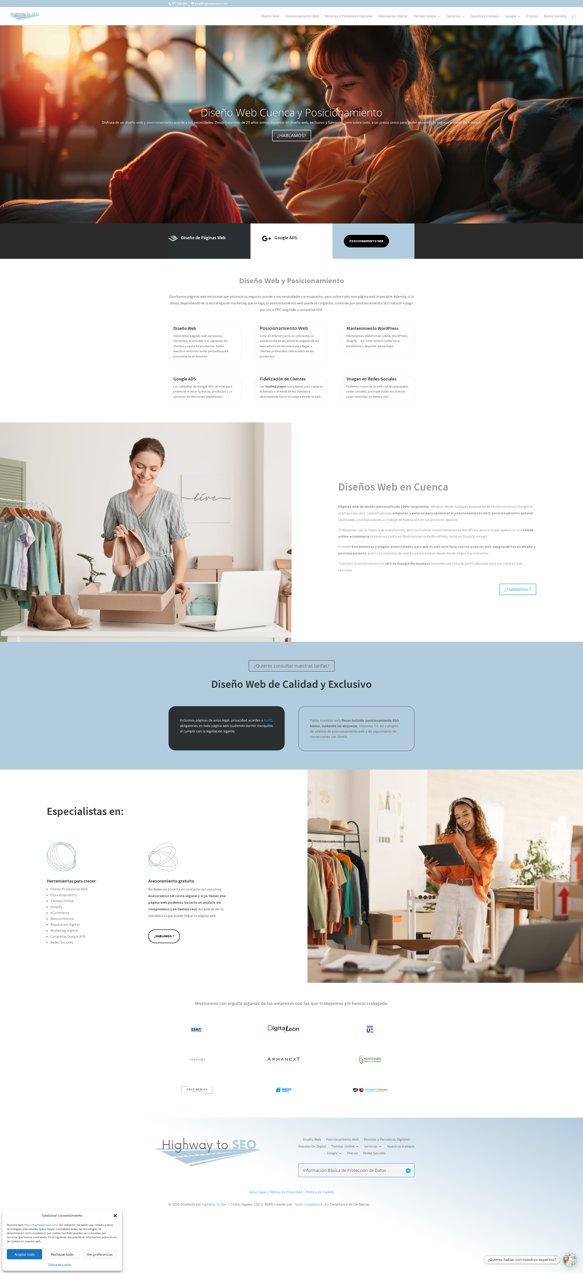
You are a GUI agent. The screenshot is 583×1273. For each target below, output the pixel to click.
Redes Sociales (555, 16)
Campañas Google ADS (68, 936)
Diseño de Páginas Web (203, 237)
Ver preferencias (100, 1254)
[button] (115, 1215)
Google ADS (285, 237)
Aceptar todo (25, 1254)
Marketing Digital (64, 930)
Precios (532, 16)
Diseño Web (270, 16)
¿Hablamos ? (517, 589)
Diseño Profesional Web (69, 889)
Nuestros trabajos (485, 16)
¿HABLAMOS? (291, 135)
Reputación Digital (392, 16)
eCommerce (59, 912)
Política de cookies (60, 1264)
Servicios (453, 16)
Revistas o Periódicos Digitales (349, 16)
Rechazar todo (62, 1254)
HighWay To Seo (214, 1204)
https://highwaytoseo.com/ (41, 1225)
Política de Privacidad (286, 1192)
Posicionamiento (63, 895)
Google (510, 16)
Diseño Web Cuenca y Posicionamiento (291, 112)
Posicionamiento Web (302, 16)
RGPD (268, 720)
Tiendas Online (424, 16)
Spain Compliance (308, 1204)
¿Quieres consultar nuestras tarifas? (292, 666)
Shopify (56, 906)
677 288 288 (179, 3)
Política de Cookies (320, 1192)
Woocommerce (62, 918)
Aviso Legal (257, 1192)
